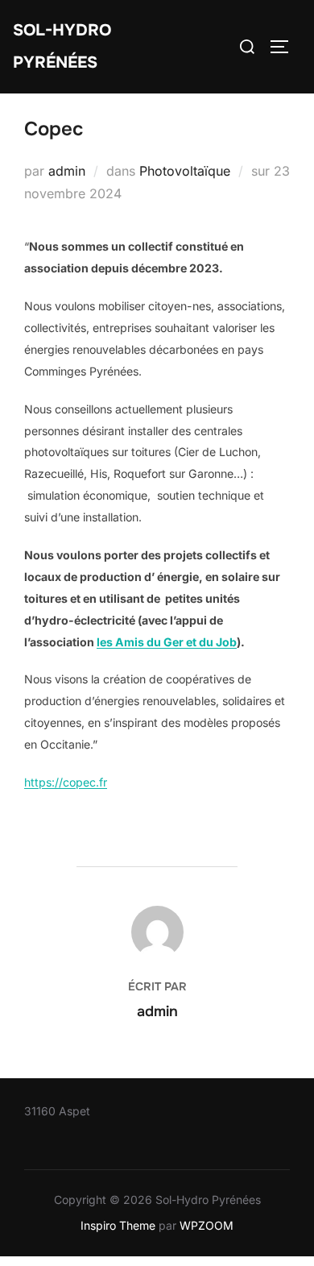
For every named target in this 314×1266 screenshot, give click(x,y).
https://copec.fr (65, 782)
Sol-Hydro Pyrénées (62, 46)
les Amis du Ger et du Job (167, 642)
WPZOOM (206, 1225)
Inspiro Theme (118, 1225)
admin (66, 171)
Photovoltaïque (184, 171)
